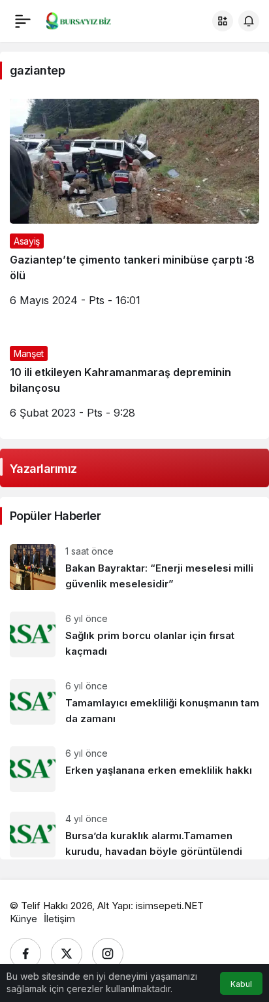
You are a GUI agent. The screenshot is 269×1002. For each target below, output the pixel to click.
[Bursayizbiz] (87, 19)
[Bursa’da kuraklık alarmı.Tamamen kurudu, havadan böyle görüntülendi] (134, 830)
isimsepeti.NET (170, 905)
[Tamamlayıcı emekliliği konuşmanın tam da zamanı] (134, 702)
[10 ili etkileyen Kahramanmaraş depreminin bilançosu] (134, 382)
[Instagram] (107, 953)
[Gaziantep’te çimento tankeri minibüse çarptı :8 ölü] (134, 207)
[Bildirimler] (248, 20)
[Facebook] (25, 953)
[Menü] (23, 21)
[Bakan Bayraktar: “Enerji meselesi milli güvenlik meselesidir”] (134, 568)
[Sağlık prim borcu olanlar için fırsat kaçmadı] (134, 635)
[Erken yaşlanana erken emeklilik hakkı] (134, 769)
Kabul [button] (241, 984)
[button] (222, 20)
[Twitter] (66, 953)
